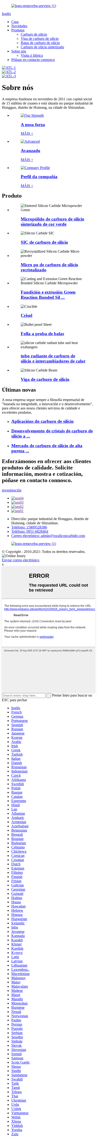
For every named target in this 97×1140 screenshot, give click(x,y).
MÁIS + (27, 133)
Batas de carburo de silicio (40, 43)
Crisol (26, 315)
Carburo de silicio (34, 34)
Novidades (19, 26)
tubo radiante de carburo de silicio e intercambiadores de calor (53, 358)
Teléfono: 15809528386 (29, 527)
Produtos (17, 30)
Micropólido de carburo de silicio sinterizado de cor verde (52, 222)
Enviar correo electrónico (20, 560)
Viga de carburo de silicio (40, 39)
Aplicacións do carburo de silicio (42, 421)
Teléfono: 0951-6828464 (29, 531)
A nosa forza (33, 124)
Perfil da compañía (39, 176)
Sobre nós (18, 51)
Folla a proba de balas (42, 333)
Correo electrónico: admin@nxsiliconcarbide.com (48, 536)
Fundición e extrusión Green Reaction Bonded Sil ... (48, 295)
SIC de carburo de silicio (44, 242)
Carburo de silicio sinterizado (42, 47)
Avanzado (30, 150)
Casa (15, 22)
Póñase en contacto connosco (33, 60)
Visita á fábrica (32, 55)
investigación (11, 490)
